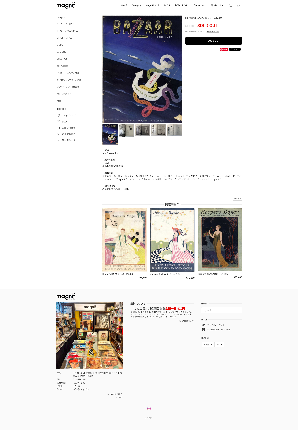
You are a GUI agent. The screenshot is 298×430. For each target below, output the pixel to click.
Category (136, 5)
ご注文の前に (199, 5)
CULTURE (61, 52)
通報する (237, 199)
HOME (124, 5)
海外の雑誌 (62, 65)
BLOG (167, 5)
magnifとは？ (153, 5)
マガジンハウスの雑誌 (68, 72)
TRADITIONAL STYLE (67, 31)
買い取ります (217, 5)
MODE (60, 45)
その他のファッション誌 (69, 79)
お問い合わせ (181, 5)
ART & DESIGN (64, 93)
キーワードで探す (65, 24)
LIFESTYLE (62, 58)
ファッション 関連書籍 (68, 86)
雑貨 (59, 100)
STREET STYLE (64, 38)
